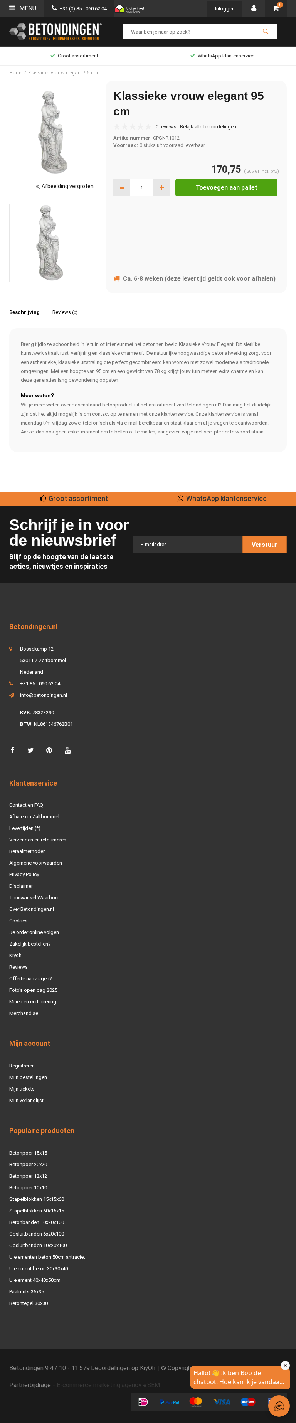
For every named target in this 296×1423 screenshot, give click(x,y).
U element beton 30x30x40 (38, 1268)
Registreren (22, 1066)
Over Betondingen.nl (31, 909)
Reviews (64, 312)
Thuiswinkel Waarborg (34, 897)
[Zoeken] (265, 31)
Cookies (18, 921)
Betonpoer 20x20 (28, 1164)
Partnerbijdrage (30, 1385)
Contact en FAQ (26, 805)
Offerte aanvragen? (30, 978)
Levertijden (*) (24, 828)
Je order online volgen (34, 932)
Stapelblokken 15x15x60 (36, 1199)
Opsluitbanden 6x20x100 (36, 1234)
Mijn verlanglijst (26, 1100)
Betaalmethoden (27, 851)
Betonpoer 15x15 (28, 1153)
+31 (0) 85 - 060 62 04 (83, 9)
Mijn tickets (22, 1089)
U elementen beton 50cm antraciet (47, 1257)
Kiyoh (15, 955)
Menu (27, 8)
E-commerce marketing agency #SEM (108, 1385)
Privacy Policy (24, 874)
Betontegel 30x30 (28, 1303)
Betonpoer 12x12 (28, 1176)
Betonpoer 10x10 (28, 1187)
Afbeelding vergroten (68, 186)
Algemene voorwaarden (35, 863)
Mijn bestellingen (28, 1077)
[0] (276, 9)
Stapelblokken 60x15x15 (36, 1211)
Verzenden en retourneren (37, 840)
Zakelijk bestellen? (30, 944)
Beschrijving (24, 312)
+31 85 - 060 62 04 (40, 683)
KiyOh (147, 1368)
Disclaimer (21, 886)
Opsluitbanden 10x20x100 (38, 1245)
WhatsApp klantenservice (226, 56)
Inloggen (225, 9)
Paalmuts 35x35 (26, 1292)
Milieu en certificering (32, 1002)
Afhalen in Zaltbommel (34, 816)
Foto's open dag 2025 (33, 990)
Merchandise (23, 1013)
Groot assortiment (78, 56)
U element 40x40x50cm (35, 1280)
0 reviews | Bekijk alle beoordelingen (196, 127)
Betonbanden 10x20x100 (36, 1222)
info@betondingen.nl (43, 695)
